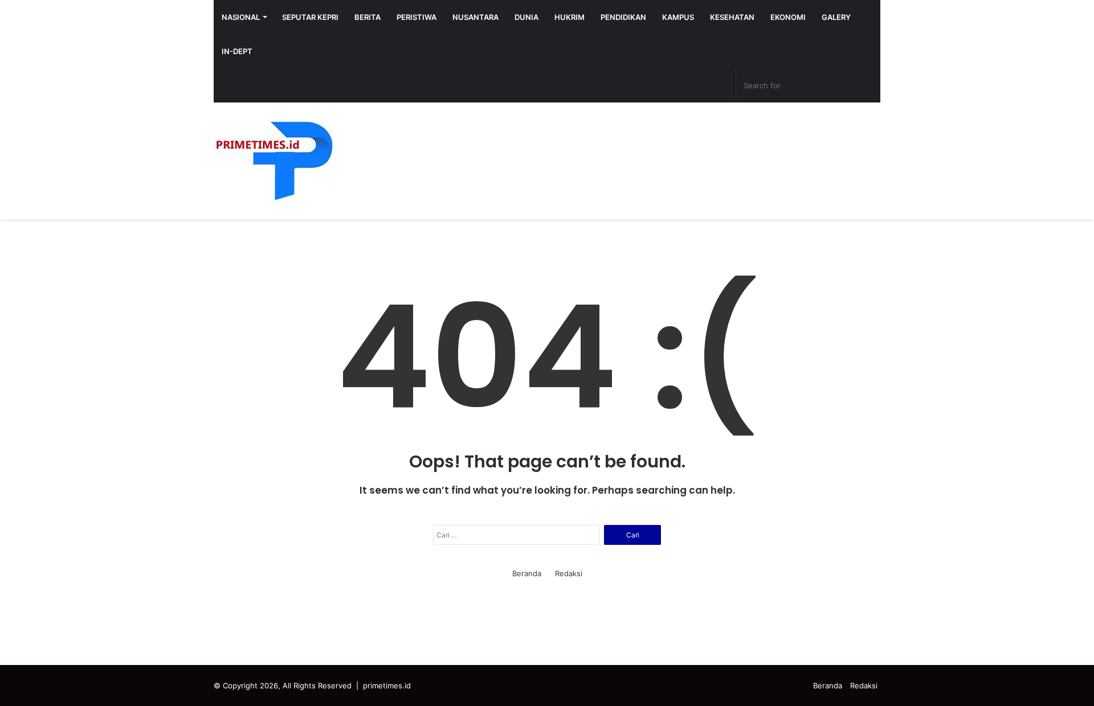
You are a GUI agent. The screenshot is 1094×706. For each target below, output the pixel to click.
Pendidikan (623, 17)
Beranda (526, 573)
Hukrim (569, 17)
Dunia (526, 17)
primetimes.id (387, 685)
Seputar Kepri (310, 17)
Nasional (241, 17)
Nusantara (475, 17)
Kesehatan (732, 17)
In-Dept (237, 51)
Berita (367, 17)
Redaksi (568, 573)
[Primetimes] (275, 161)
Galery (836, 17)
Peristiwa (416, 17)
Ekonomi (788, 17)
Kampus (678, 17)
